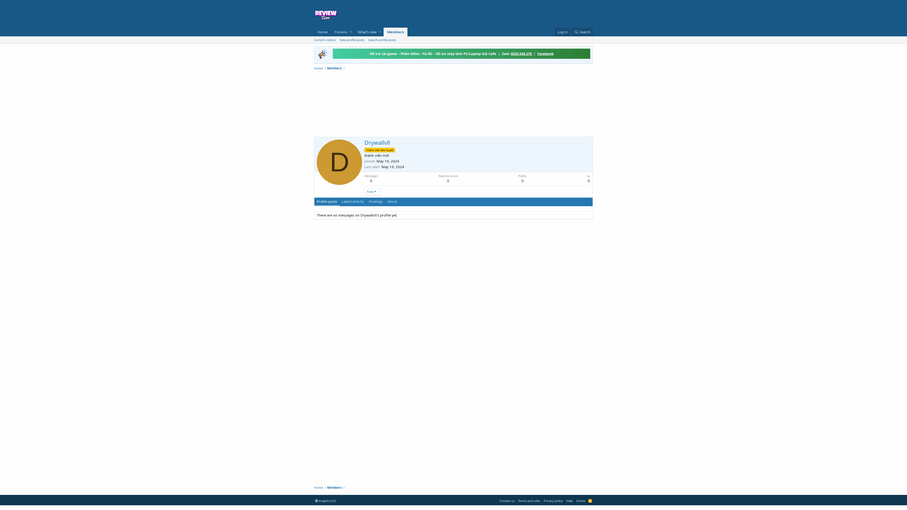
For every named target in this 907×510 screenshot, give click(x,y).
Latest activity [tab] (353, 201)
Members (395, 32)
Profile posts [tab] (327, 201)
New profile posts (352, 40)
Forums (341, 32)
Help (569, 501)
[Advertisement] (492, 13)
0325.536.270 (522, 53)
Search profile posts (382, 40)
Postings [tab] (376, 201)
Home (323, 32)
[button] (351, 32)
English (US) (327, 501)
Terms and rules (529, 501)
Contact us (507, 501)
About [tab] (392, 201)
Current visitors (325, 40)
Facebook (545, 53)
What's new (367, 32)
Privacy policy (553, 501)
